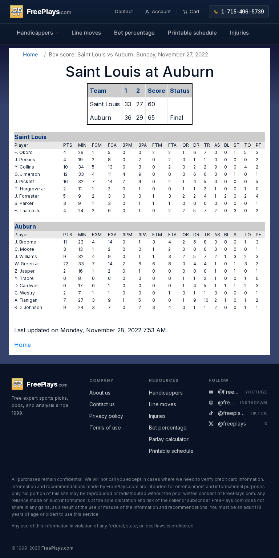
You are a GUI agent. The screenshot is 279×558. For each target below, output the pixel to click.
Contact (124, 11)
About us (99, 392)
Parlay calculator (169, 439)
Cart (194, 11)
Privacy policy (106, 416)
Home (30, 54)
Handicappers (166, 392)
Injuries (239, 32)
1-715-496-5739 (242, 12)
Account (161, 11)
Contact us (102, 404)
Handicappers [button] (35, 32)
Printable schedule (192, 32)
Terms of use (105, 427)
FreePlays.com (57, 548)
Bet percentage (134, 32)
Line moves (86, 32)
